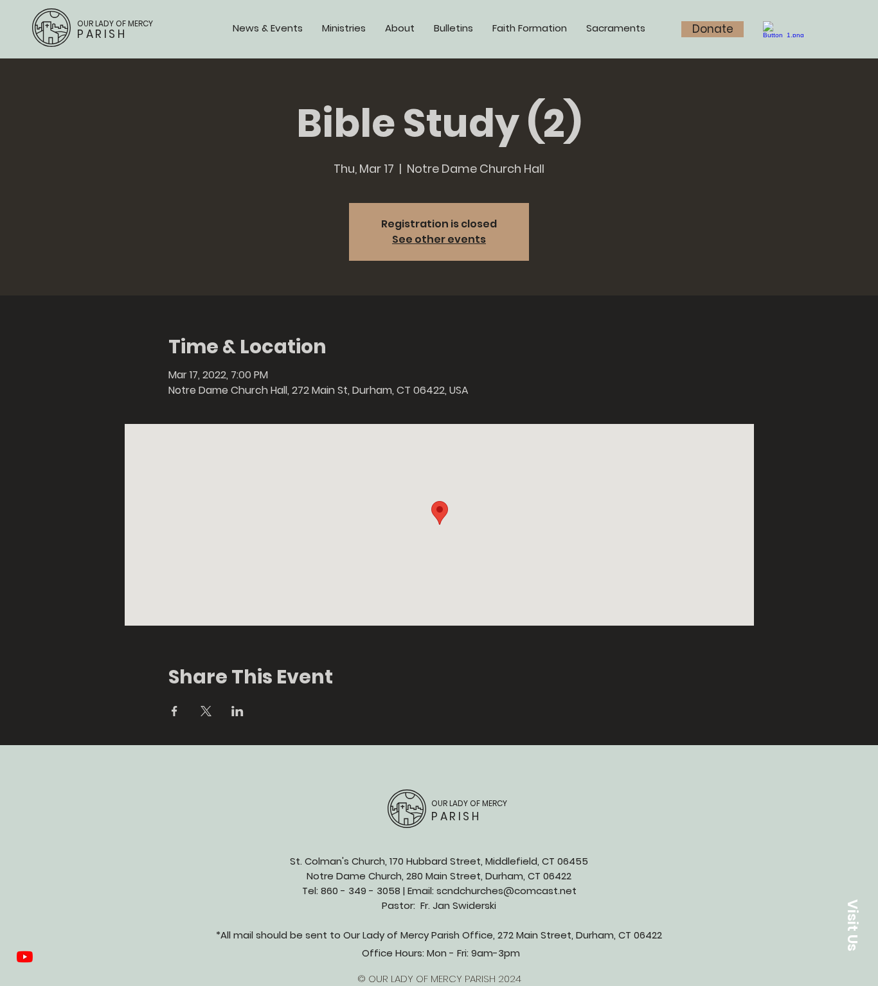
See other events (439, 239)
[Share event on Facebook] (174, 711)
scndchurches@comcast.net (506, 890)
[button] (852, 925)
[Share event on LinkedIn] (237, 711)
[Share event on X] (206, 711)
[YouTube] (25, 957)
